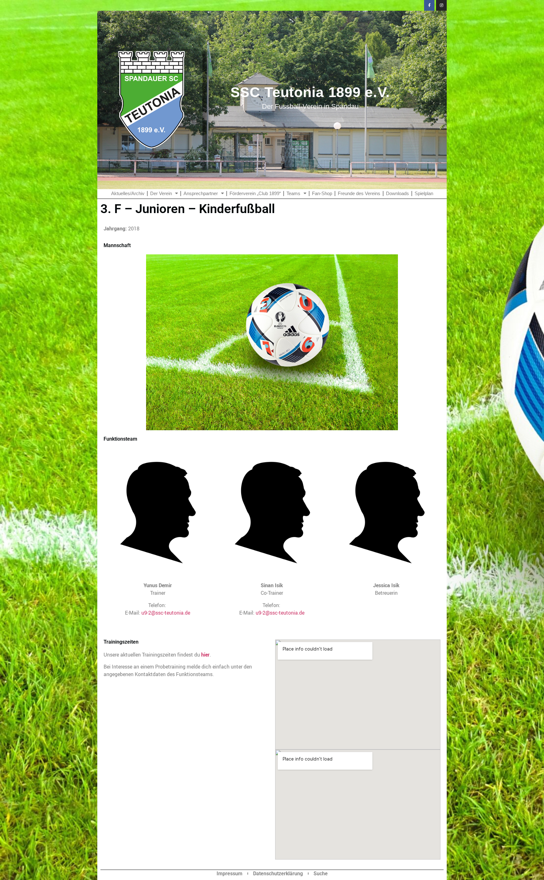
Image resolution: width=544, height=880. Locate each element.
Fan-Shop (322, 193)
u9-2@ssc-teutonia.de (165, 612)
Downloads (397, 193)
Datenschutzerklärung (278, 874)
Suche (321, 874)
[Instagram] (441, 5)
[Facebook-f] (429, 5)
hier (205, 654)
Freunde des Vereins (359, 193)
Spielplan (424, 193)
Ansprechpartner (201, 193)
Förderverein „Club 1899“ (255, 193)
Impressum (229, 874)
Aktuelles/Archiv (127, 193)
